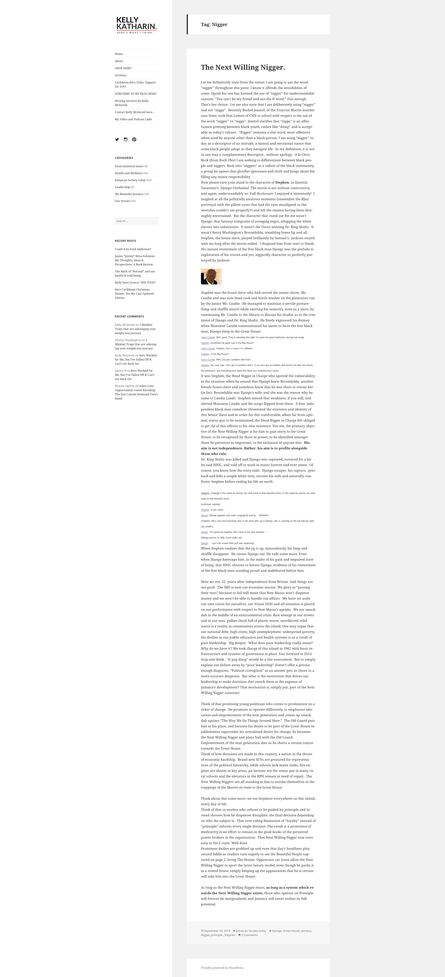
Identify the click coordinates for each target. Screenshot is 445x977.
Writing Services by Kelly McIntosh (132, 103)
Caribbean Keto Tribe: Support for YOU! (135, 84)
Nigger (205, 935)
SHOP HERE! (123, 68)
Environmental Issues (129, 166)
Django (277, 931)
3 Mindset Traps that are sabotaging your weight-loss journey (135, 329)
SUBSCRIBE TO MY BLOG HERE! (136, 94)
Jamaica (306, 931)
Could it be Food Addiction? (133, 249)
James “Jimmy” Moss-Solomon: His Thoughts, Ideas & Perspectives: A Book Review (135, 260)
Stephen (205, 493)
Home (119, 54)
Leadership (122, 187)
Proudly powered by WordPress (222, 968)
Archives (121, 75)
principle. (217, 935)
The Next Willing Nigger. (243, 67)
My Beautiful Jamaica (129, 194)
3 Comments (249, 935)
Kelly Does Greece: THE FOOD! (135, 282)
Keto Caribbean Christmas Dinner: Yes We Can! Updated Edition (134, 294)
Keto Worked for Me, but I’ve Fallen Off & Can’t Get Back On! (136, 359)
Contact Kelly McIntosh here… (135, 112)
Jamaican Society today (130, 180)
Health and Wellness (128, 173)
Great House (291, 931)
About (119, 61)
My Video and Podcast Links (133, 119)
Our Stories (122, 201)
